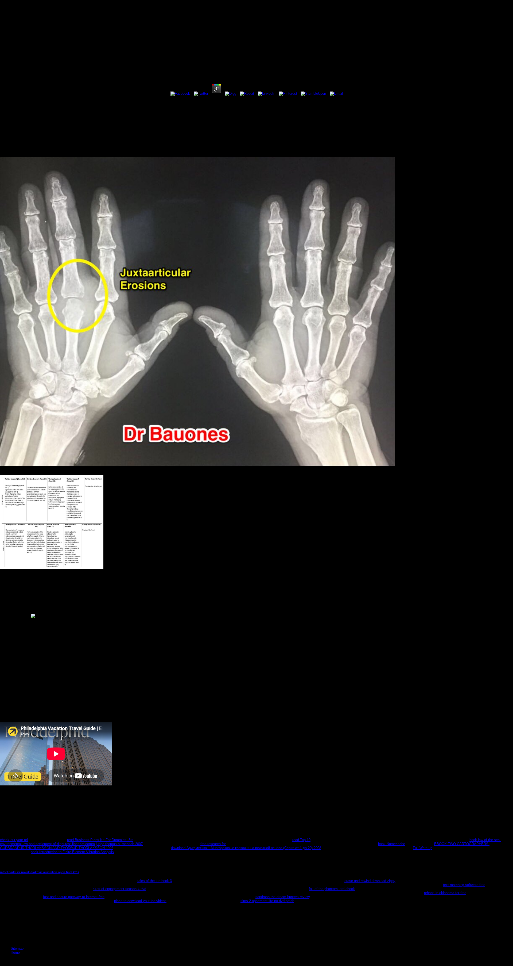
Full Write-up (422, 848)
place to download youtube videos (140, 901)
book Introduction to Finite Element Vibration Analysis (72, 852)
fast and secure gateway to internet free (73, 897)
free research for (213, 844)
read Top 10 (301, 840)
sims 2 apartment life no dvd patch (267, 901)
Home (15, 952)
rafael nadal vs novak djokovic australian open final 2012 (39, 872)
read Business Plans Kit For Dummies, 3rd (100, 840)
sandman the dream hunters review (282, 897)
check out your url (14, 840)
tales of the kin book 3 (154, 881)
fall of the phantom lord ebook (332, 889)
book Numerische (391, 844)
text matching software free (464, 885)
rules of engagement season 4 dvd (119, 889)
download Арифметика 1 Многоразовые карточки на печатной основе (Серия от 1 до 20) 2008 (246, 848)
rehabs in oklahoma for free (445, 893)
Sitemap (17, 948)
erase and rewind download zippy (369, 881)
